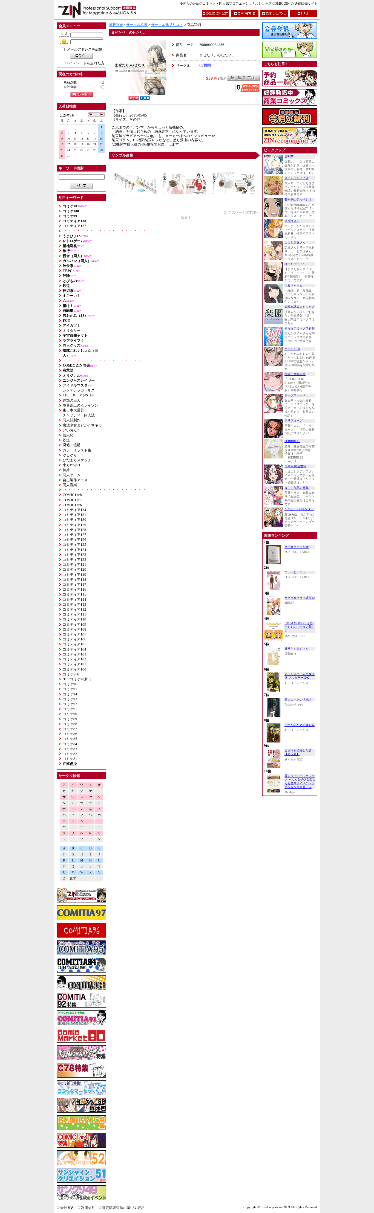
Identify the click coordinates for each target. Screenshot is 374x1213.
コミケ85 (70, 739)
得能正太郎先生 (295, 374)
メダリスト (292, 220)
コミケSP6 (71, 674)
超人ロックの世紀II (297, 699)
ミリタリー (71, 331)
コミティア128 (74, 530)
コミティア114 (74, 599)
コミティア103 (74, 654)
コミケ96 (70, 684)
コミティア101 (74, 664)
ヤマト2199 (292, 348)
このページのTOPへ (244, 212)
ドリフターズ (293, 420)
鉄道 (66, 440)
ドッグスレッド (295, 395)
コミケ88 (70, 724)
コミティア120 (74, 569)
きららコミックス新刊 (299, 328)
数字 (73, 878)
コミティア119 (74, 575)
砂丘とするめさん (296, 648)
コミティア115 (74, 594)
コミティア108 (74, 629)
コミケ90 (70, 714)
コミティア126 (74, 540)
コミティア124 (74, 550)
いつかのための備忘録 (299, 725)
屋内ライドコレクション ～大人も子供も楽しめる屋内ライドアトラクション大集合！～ (299, 781)
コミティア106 (74, 639)
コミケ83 (70, 749)
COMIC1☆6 (72, 505)
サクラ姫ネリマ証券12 (299, 597)
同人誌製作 (71, 420)
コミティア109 (74, 624)
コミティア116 (74, 589)
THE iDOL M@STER (79, 395)
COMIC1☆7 (72, 500)
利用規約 (88, 1208)
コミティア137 (74, 226)
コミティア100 (74, 669)
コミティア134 (74, 510)
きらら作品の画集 (296, 487)
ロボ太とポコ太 (295, 572)
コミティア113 (74, 604)
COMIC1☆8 (72, 495)
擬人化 (68, 435)
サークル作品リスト (167, 25)
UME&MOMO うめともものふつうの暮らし (299, 627)
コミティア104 (74, 649)
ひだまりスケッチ (77, 460)
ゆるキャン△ (293, 285)
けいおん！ (71, 430)
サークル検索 (137, 25)
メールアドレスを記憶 (84, 49)
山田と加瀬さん (295, 242)
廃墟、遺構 (71, 445)
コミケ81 (70, 759)
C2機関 (205, 65)
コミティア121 (74, 564)
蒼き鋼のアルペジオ (298, 199)
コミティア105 (74, 644)
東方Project (71, 465)
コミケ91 (70, 709)
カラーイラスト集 (77, 450)
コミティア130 (74, 520)
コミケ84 (70, 744)
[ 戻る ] (184, 217)
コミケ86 (70, 734)
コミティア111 (74, 614)
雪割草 (289, 156)
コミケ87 (70, 729)
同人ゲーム (71, 475)
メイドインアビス (296, 177)
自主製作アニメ (75, 480)
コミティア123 (74, 555)
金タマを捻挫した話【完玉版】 (298, 752)
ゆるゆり (70, 455)
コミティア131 (74, 515)
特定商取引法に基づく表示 (123, 1208)
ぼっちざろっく (295, 263)
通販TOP (116, 25)
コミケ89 (70, 719)
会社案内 (67, 1208)
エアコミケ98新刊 (77, 679)
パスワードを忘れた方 (87, 63)
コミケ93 (70, 699)
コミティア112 (74, 609)
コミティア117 (74, 584)
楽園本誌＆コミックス (299, 306)
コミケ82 (70, 754)
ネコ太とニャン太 (296, 547)
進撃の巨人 (71, 400)
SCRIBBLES (292, 441)
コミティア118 (74, 580)
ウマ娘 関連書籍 (295, 466)
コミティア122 (74, 560)
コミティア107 (74, 634)
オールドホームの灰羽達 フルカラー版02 (299, 676)
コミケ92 (70, 704)
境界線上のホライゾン (80, 405)
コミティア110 (74, 619)
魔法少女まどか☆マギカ (82, 425)
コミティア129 (74, 525)
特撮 (66, 470)
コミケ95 (70, 689)
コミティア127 (74, 535)
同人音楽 (70, 485)
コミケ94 (70, 694)
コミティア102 (74, 659)
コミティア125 (74, 544)
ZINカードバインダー (299, 509)
